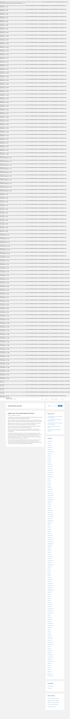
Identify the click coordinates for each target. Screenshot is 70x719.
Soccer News (50, 688)
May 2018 (49, 552)
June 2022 (49, 457)
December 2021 (50, 470)
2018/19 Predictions (54, 399)
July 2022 (49, 455)
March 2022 (50, 464)
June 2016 (49, 596)
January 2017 (50, 581)
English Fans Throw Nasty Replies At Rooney (21, 413)
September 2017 (51, 564)
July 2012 (49, 665)
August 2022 (50, 453)
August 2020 (50, 501)
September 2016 (51, 589)
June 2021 (49, 480)
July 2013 (49, 646)
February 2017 (50, 579)
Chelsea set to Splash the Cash (53, 698)
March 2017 (50, 577)
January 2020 (50, 512)
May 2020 (49, 506)
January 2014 (50, 640)
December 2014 (50, 623)
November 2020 (50, 495)
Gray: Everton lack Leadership (53, 704)
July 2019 (49, 524)
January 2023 (50, 447)
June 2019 (49, 527)
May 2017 (49, 573)
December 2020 (50, 493)
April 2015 (49, 617)
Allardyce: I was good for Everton (53, 702)
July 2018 (49, 547)
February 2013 (50, 650)
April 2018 (49, 554)
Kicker (10, 415)
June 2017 (49, 571)
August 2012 (50, 663)
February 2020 (50, 510)
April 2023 (49, 443)
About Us (47, 399)
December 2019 (50, 514)
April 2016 (49, 600)
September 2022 (51, 451)
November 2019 (50, 516)
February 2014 (50, 638)
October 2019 (50, 518)
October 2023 (50, 441)
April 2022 (49, 462)
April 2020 (49, 508)
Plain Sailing (22, 423)
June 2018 (49, 550)
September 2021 (51, 476)
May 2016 (49, 598)
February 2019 (50, 535)
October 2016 (50, 587)
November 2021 (50, 472)
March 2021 (50, 487)
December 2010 (50, 675)
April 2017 (49, 575)
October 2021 (50, 474)
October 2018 (50, 541)
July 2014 (49, 629)
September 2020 (51, 499)
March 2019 (50, 533)
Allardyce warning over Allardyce (53, 700)
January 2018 (50, 558)
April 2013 (49, 648)
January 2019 (50, 537)
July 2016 (49, 594)
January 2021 (50, 491)
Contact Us (62, 399)
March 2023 (50, 445)
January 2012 (50, 673)
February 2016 (50, 604)
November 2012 (50, 656)
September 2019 (51, 520)
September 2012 (51, 661)
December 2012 (50, 654)
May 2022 (49, 459)
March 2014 (50, 635)
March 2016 (50, 602)
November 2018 (50, 539)
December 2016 (50, 583)
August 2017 (50, 566)
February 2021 (50, 489)
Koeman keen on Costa (52, 706)
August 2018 (50, 545)
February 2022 (50, 466)
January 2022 (50, 468)
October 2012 (50, 659)
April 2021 (49, 485)
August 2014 (50, 627)
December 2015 (50, 608)
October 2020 (50, 497)
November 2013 (50, 642)
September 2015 (51, 612)
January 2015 (50, 621)
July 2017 (49, 568)
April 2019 (49, 531)
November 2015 (50, 610)
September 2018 (51, 543)
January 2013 (50, 652)
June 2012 (49, 667)
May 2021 (49, 483)
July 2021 (49, 478)
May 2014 (49, 633)
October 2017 (50, 562)
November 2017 (50, 560)
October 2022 (50, 449)
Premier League (50, 686)
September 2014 (51, 625)
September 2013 (51, 644)
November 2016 (50, 585)
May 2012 (49, 669)
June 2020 (49, 503)
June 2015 (49, 615)
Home (42, 399)
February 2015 (50, 619)
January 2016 (50, 606)
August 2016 (50, 591)
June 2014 (49, 631)
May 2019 (49, 529)
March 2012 (50, 671)
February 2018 (50, 556)
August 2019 (50, 522)
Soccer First (9, 398)
